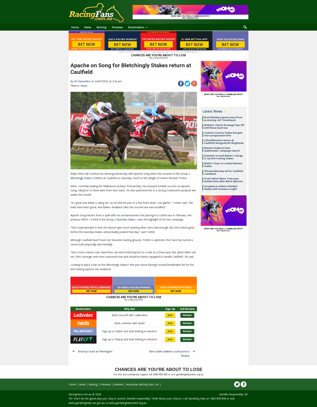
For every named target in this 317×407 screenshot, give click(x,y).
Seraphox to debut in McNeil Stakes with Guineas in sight (220, 188)
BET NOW (86, 44)
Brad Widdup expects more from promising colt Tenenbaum (223, 119)
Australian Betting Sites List (142, 384)
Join (170, 315)
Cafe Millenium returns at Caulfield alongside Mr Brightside (224, 142)
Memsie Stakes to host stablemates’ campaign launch (222, 149)
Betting (101, 27)
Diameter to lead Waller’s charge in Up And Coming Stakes (223, 157)
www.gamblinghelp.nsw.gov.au (87, 403)
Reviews (118, 384)
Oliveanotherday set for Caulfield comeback (223, 172)
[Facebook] (244, 384)
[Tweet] (187, 85)
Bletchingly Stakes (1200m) (86, 178)
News (87, 27)
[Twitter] (237, 384)
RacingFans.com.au (80, 394)
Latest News (212, 111)
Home (75, 27)
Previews (117, 27)
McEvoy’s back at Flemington (95, 351)
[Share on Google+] (194, 85)
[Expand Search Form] (245, 27)
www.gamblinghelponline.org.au (127, 403)
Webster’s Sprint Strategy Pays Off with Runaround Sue (224, 126)
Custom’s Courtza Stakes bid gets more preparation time (223, 134)
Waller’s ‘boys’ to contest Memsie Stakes (223, 165)
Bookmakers (136, 27)
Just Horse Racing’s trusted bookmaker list (160, 264)
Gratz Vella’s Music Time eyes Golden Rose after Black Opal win (223, 180)
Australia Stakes (125, 219)
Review (187, 315)
